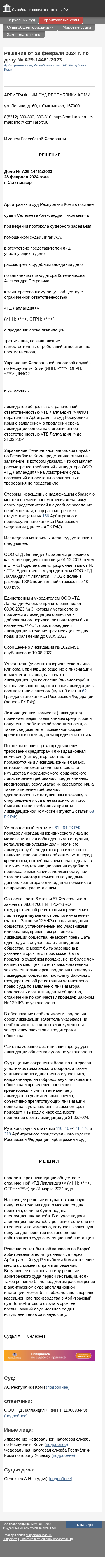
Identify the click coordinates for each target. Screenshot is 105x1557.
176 (85, 1128)
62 (84, 690)
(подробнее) (57, 1387)
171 (76, 1128)
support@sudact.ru (39, 1535)
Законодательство (23, 34)
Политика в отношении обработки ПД (46, 1539)
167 (68, 1128)
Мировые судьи (76, 27)
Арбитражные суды (61, 20)
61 (57, 827)
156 (45, 515)
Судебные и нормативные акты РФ (40, 10)
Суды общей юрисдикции (30, 27)
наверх (84, 1524)
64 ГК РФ (71, 827)
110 (59, 1128)
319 (7, 1134)
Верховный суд (21, 20)
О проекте (10, 1539)
